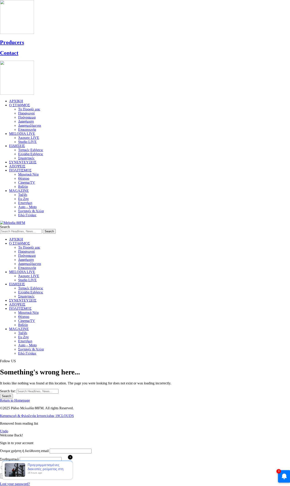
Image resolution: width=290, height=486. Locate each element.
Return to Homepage (15, 400)
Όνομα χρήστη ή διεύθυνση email (24, 451)
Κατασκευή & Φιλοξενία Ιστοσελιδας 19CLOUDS (37, 416)
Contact (9, 53)
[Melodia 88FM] (12, 223)
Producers (12, 42)
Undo (4, 431)
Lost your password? (15, 484)
